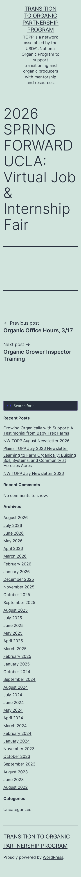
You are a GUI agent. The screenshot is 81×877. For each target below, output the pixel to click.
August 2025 (15, 610)
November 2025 (18, 587)
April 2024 (13, 717)
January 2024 (16, 741)
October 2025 (16, 594)
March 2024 (15, 725)
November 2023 (18, 748)
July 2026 (12, 525)
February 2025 (17, 656)
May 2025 (12, 633)
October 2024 (16, 671)
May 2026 (12, 540)
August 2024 (15, 687)
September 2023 (19, 764)
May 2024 (13, 710)
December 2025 (18, 579)
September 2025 (19, 602)
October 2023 (16, 756)
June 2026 (13, 533)
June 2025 (13, 625)
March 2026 (15, 556)
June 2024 (13, 702)
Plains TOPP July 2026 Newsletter (35, 448)
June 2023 (13, 779)
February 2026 (17, 564)
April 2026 (13, 548)
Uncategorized (17, 809)
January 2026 (16, 571)
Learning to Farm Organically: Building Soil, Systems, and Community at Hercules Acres (39, 460)
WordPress (53, 857)
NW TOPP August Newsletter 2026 (36, 440)
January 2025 (16, 664)
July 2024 (12, 694)
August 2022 (15, 787)
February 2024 (17, 733)
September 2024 (19, 679)
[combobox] (40, 406)
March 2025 (15, 648)
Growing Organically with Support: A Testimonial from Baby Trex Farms (38, 430)
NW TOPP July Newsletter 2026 (33, 473)
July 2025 (12, 617)
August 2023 (15, 772)
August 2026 (15, 517)
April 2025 (13, 640)
